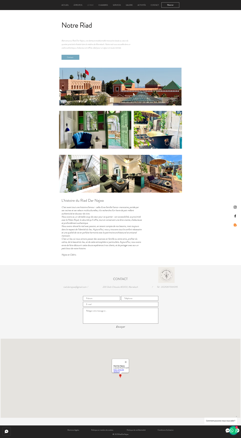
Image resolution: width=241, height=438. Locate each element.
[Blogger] (235, 225)
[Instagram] (235, 207)
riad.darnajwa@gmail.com (74, 287)
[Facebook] (235, 216)
